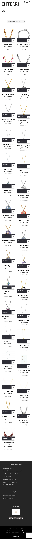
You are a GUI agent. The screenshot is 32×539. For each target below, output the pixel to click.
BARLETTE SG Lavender (8, 266)
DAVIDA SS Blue (8, 366)
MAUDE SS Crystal (23, 195)
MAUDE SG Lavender (8, 240)
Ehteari (11, 498)
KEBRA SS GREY (24, 420)
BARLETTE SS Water (24, 245)
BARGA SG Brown (23, 121)
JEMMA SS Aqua (8, 144)
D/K (5, 46)
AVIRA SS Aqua (8, 292)
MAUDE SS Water (8, 215)
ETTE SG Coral (23, 171)
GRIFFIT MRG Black (24, 370)
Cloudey (24, 532)
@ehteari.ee (12, 495)
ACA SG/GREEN (8, 391)
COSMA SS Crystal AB (23, 44)
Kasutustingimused (11, 530)
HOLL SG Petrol (8, 44)
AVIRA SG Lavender (24, 270)
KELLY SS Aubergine (8, 317)
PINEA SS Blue (8, 190)
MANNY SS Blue (8, 341)
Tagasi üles (15, 536)
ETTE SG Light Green (8, 94)
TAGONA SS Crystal (24, 69)
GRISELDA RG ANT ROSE (8, 443)
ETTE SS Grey (8, 169)
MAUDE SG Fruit (24, 220)
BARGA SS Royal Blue (8, 119)
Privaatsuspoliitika (21, 530)
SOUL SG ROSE (8, 69)
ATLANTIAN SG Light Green (8, 417)
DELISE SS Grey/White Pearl (24, 95)
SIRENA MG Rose (24, 345)
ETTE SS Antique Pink (23, 146)
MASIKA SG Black (23, 295)
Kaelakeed (9, 46)
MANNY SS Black (23, 320)
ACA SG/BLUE (23, 395)
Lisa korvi (5, 64)
